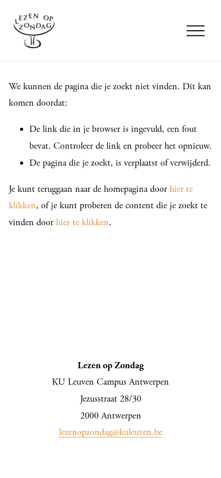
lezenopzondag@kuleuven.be (110, 432)
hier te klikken (82, 222)
